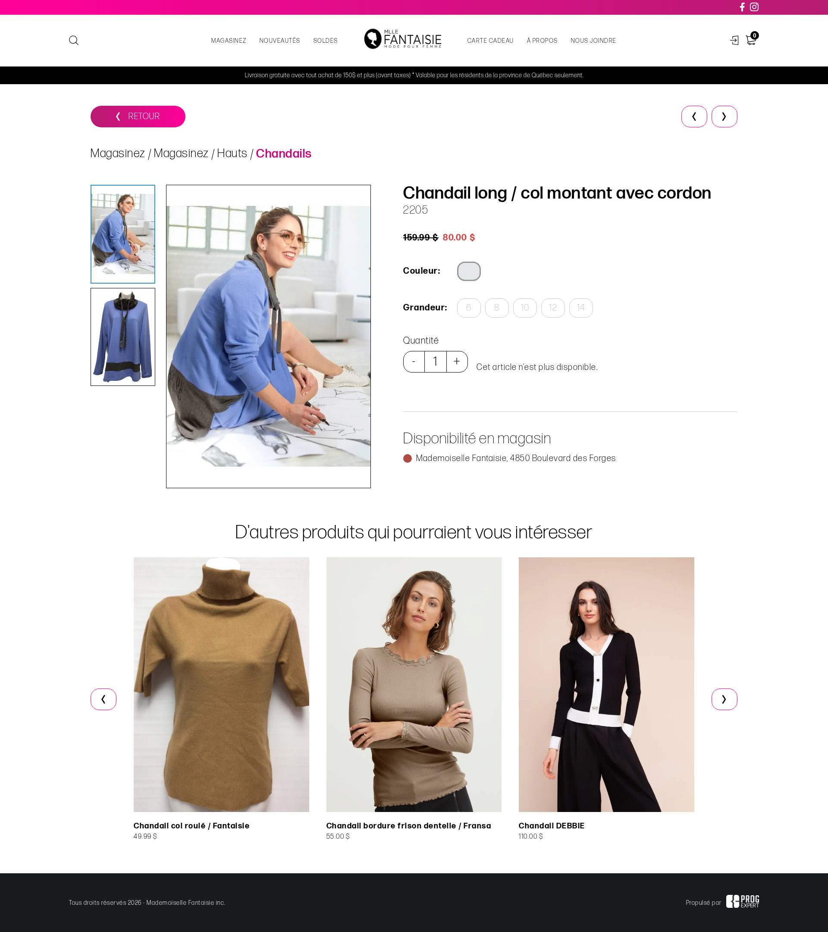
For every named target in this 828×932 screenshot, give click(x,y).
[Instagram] (754, 7)
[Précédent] (694, 116)
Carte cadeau (490, 40)
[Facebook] (743, 7)
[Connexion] (734, 41)
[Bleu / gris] (469, 271)
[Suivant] (724, 116)
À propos (542, 40)
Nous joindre (594, 40)
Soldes (326, 40)
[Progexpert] (742, 902)
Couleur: (421, 271)
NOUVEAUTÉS (280, 40)
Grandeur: (424, 308)
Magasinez (229, 40)
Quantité (421, 341)
